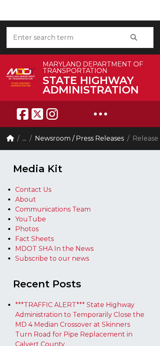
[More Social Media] (100, 114)
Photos (27, 229)
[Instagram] (52, 114)
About (25, 199)
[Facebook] (22, 114)
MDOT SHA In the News (54, 249)
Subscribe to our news (52, 258)
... (24, 138)
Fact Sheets (34, 239)
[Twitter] (37, 114)
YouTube (30, 219)
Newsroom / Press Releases (79, 138)
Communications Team (53, 209)
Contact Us (33, 189)
